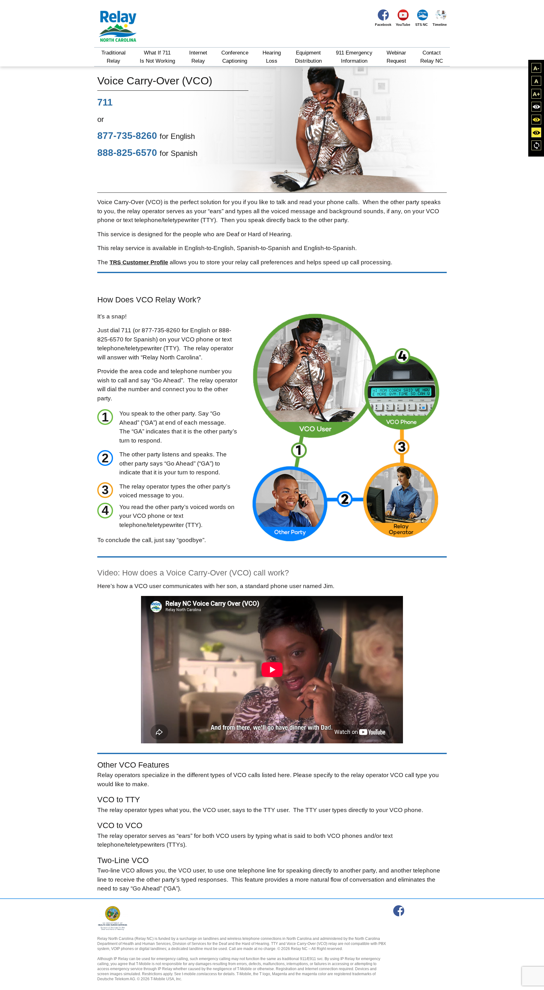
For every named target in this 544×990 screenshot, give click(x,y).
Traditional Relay (113, 57)
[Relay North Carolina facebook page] (398, 910)
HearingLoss (272, 57)
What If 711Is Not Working (157, 57)
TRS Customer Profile (139, 262)
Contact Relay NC (431, 57)
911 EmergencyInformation (354, 57)
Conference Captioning (234, 57)
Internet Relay (198, 57)
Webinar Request (396, 57)
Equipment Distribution (308, 57)
